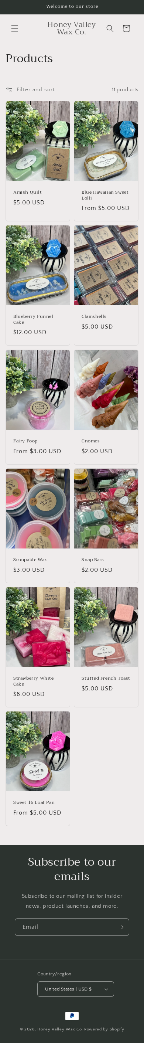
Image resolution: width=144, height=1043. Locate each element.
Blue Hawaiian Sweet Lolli (105, 195)
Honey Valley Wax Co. (60, 1029)
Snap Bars (93, 560)
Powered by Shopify (104, 1029)
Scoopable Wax (30, 560)
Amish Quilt (27, 193)
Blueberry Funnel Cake (33, 320)
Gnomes (91, 441)
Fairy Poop (25, 441)
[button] (15, 28)
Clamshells (94, 317)
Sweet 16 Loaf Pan (34, 803)
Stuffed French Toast (106, 679)
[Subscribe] (121, 927)
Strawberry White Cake (33, 681)
